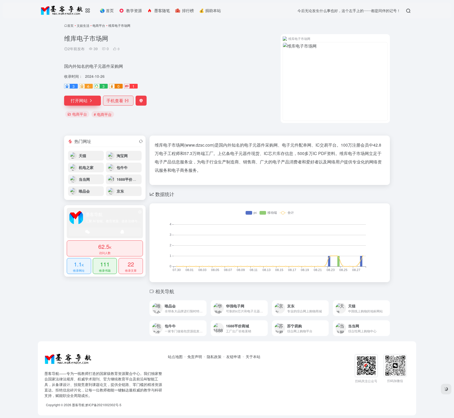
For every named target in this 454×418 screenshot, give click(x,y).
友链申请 (233, 356)
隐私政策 (214, 356)
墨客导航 (78, 404)
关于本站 (253, 356)
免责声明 (194, 356)
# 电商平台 (103, 114)
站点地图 (175, 356)
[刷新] (141, 141)
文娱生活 (83, 25)
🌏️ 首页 (107, 10)
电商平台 (98, 25)
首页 (70, 25)
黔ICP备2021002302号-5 (103, 404)
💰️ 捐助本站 (210, 10)
